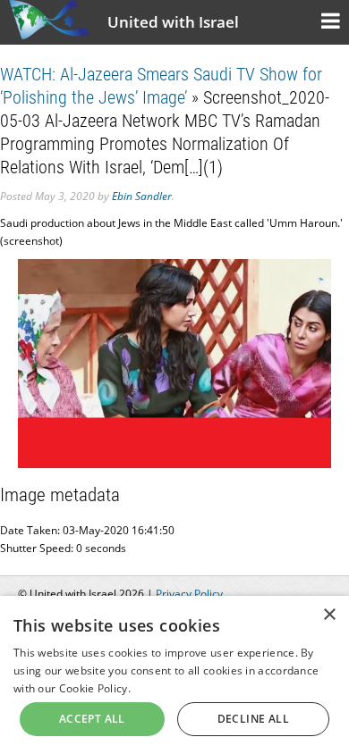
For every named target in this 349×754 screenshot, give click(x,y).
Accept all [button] (92, 718)
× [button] (329, 615)
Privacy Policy (189, 593)
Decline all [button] (253, 718)
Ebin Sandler (142, 196)
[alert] (174, 675)
